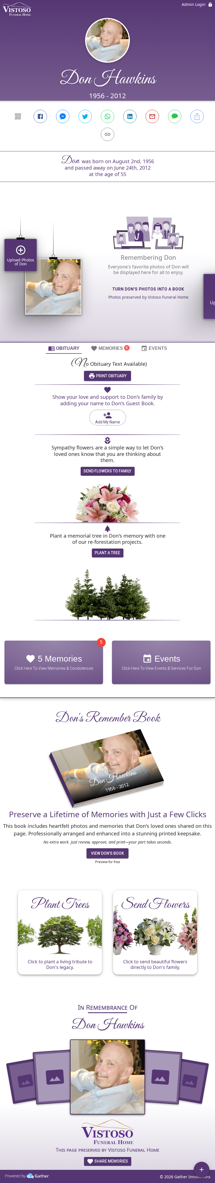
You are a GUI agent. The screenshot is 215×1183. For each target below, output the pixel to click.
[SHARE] (197, 116)
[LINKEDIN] (130, 116)
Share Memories (111, 1161)
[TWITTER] (85, 116)
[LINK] (107, 134)
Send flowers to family (107, 471)
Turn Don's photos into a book (148, 289)
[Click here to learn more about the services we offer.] (107, 1132)
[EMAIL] (152, 116)
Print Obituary (111, 376)
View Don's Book (107, 853)
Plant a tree (107, 552)
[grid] (107, 271)
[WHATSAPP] (107, 116)
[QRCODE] (18, 116)
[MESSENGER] (62, 116)
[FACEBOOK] (40, 116)
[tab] (64, 348)
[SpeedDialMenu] (201, 1169)
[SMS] (174, 116)
